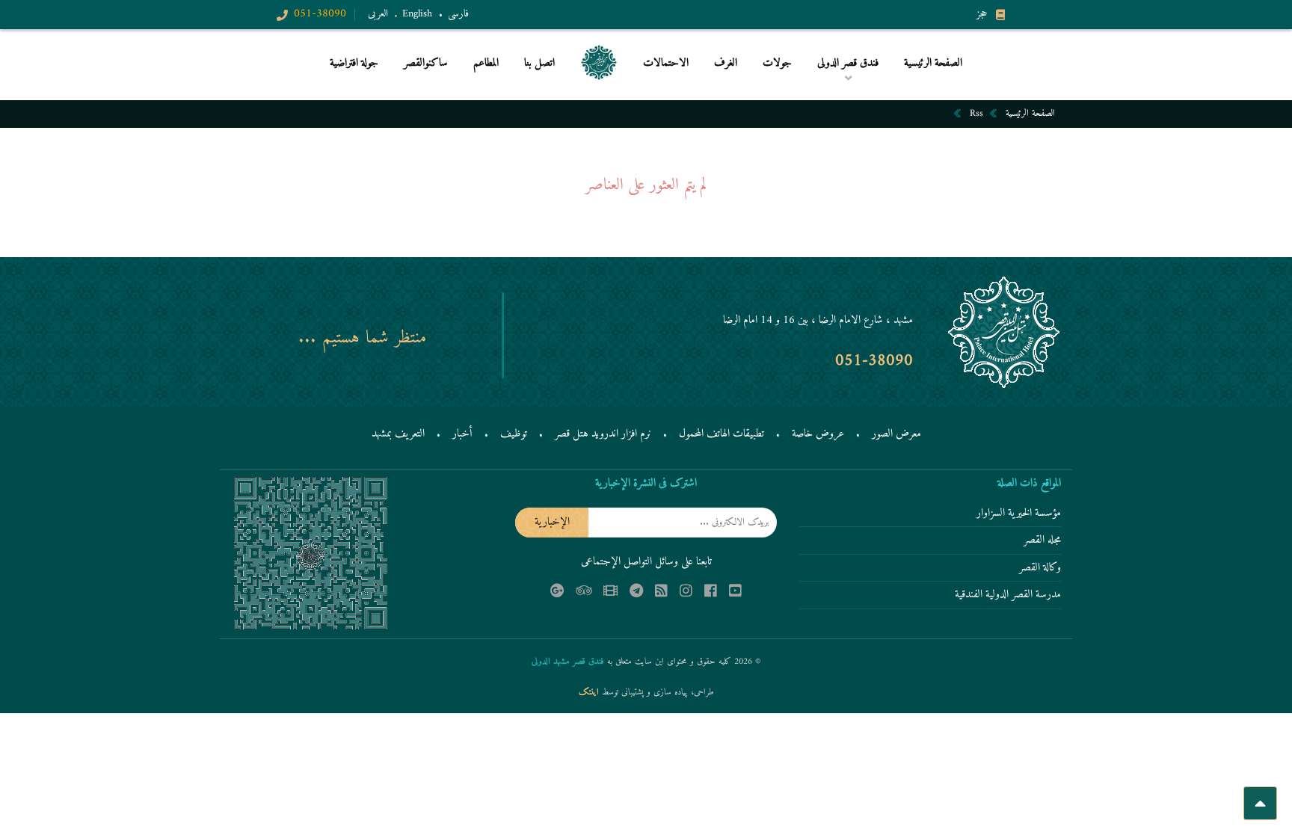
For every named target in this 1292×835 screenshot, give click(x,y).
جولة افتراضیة (354, 64)
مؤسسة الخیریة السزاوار (1018, 514)
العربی (378, 13)
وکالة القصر (1040, 569)
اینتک (590, 692)
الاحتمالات (666, 64)
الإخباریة (552, 522)
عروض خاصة (818, 434)
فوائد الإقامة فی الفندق (838, 85)
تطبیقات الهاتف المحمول (721, 434)
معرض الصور (896, 434)
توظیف (513, 434)
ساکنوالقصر (426, 64)
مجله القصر (1042, 541)
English (417, 13)
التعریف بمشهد (398, 434)
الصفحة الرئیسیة (933, 64)
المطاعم (486, 64)
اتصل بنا (539, 64)
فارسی (458, 13)
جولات (777, 64)
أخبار (462, 434)
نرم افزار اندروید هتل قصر (603, 434)
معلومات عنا (743, 87)
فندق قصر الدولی (847, 87)
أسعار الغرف (750, 85)
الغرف (725, 64)
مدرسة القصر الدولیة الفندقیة (1008, 596)
